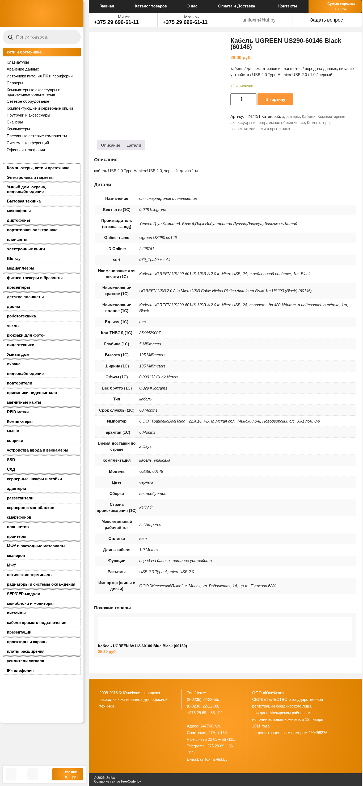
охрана (13, 364)
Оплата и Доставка (236, 6)
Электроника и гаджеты (30, 177)
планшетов (18, 526)
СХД (11, 469)
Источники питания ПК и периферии (40, 76)
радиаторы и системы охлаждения (41, 584)
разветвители (20, 498)
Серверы (15, 83)
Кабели (308, 116)
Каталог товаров (151, 6)
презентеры (18, 287)
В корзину (275, 99)
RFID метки (18, 411)
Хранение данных (23, 69)
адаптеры (16, 488)
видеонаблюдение (25, 373)
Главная (106, 6)
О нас (192, 6)
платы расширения (26, 651)
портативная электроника (32, 229)
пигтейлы (16, 613)
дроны (13, 306)
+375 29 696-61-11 (116, 22)
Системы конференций (28, 142)
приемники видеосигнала (32, 392)
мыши (13, 431)
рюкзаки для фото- (26, 335)
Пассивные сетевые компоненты (37, 136)
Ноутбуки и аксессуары (28, 115)
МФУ (11, 565)
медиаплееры (20, 268)
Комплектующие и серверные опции (40, 108)
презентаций (19, 632)
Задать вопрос (326, 20)
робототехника (21, 316)
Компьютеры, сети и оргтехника (38, 168)
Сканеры (15, 122)
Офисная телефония (26, 149)
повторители (19, 383)
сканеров (16, 555)
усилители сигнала (25, 661)
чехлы (13, 325)
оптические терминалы (30, 574)
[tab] (110, 145)
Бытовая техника (24, 201)
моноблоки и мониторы (30, 603)
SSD (11, 459)
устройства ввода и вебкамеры (37, 450)
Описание (110, 145)
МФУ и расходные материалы (36, 546)
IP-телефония (20, 670)
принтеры (16, 536)
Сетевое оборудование (28, 101)
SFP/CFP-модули (23, 593)
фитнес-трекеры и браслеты (35, 277)
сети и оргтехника (24, 52)
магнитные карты (24, 402)
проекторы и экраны (27, 641)
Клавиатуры (18, 62)
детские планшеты (25, 297)
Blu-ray (13, 258)
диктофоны (18, 220)
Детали (134, 145)
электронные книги (26, 249)
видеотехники (20, 344)
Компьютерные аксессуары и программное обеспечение (33, 92)
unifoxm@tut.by (259, 20)
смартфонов (19, 517)
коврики (15, 440)
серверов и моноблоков (30, 507)
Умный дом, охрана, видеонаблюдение (26, 189)
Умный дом (18, 354)
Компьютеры (18, 129)
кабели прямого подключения (36, 622)
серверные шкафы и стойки (34, 479)
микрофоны (19, 210)
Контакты (287, 6)
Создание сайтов (107, 781)
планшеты (17, 239)
